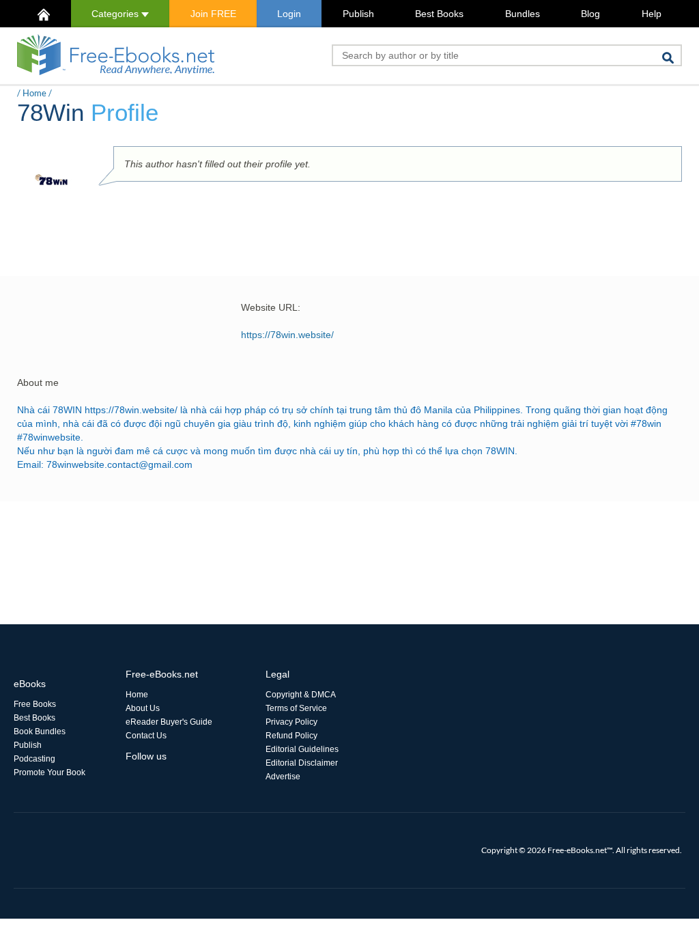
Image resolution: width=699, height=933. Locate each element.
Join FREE (213, 13)
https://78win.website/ (287, 334)
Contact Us (146, 735)
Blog (590, 13)
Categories (116, 13)
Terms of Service (296, 708)
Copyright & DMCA (301, 694)
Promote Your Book (49, 772)
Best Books (439, 13)
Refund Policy (291, 735)
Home (34, 92)
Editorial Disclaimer (302, 763)
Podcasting (34, 759)
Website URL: (270, 307)
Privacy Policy (291, 722)
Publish (358, 13)
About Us (143, 708)
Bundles (522, 13)
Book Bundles (40, 731)
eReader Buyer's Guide (169, 722)
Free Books (35, 704)
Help (651, 13)
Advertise (283, 776)
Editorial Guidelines (302, 749)
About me (38, 382)
